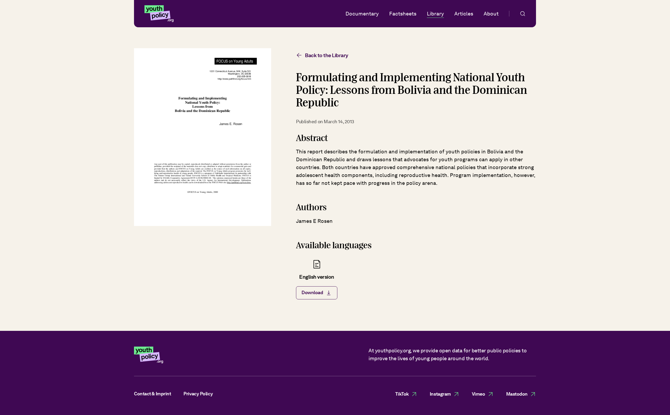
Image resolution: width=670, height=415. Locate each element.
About (491, 13)
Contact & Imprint (152, 393)
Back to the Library (326, 55)
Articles (463, 13)
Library (435, 13)
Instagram (440, 394)
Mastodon (517, 394)
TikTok (402, 394)
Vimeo (478, 394)
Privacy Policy (198, 393)
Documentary (362, 13)
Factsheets (402, 13)
